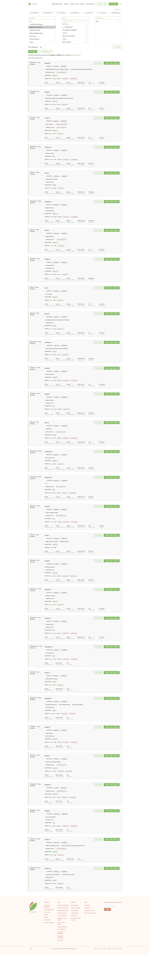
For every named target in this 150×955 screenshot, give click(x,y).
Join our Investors (90, 4)
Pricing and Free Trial (57, 4)
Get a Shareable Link (45, 51)
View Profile (98, 63)
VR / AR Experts (102, 12)
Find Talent (113, 4)
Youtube (46, 917)
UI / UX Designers (61, 12)
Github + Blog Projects (90, 913)
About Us (66, 4)
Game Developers (75, 12)
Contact (72, 4)
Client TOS (103, 948)
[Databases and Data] (42, 30)
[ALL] (42, 21)
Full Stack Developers (63, 905)
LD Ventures (74, 915)
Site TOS (96, 948)
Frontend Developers (63, 908)
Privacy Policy (118, 948)
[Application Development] (42, 27)
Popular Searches (75, 908)
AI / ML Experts (88, 12)
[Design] (42, 42)
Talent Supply (74, 913)
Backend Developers (63, 910)
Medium (46, 914)
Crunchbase (47, 912)
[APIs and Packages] (42, 39)
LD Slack (82, 4)
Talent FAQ (87, 908)
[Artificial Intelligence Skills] (42, 33)
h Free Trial (63, 66)
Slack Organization (49, 909)
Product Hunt (47, 920)
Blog (77, 4)
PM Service (60, 940)
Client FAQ (87, 905)
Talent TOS (110, 948)
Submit (107, 909)
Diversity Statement (49, 922)
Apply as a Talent (102, 4)
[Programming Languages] (42, 24)
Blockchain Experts (116, 12)
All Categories (74, 905)
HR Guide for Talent (89, 910)
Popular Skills (74, 910)
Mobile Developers (48, 12)
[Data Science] (42, 36)
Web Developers (34, 12)
